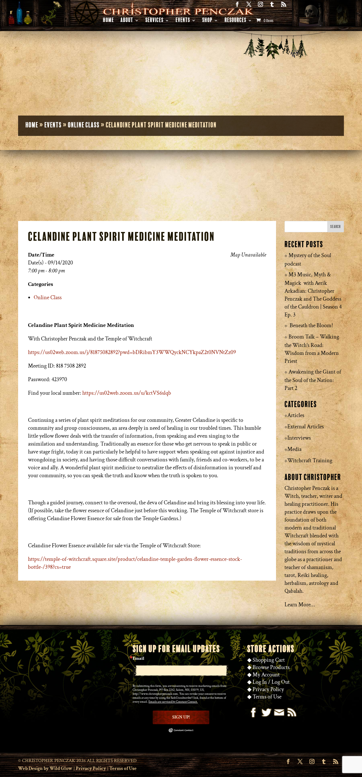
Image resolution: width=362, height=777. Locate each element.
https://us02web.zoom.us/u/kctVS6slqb (126, 393)
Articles (295, 415)
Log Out (281, 682)
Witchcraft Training (309, 460)
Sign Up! (181, 717)
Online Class (84, 125)
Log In (260, 682)
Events (183, 21)
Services (154, 21)
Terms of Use (267, 696)
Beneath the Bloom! (311, 325)
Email (138, 658)
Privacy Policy (268, 689)
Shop (207, 21)
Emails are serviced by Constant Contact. (173, 702)
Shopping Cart (269, 660)
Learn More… (300, 604)
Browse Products (271, 667)
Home (108, 21)
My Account (266, 674)
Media (294, 449)
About (126, 21)
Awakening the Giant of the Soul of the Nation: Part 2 (313, 380)
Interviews (299, 438)
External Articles (305, 426)
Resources (235, 21)
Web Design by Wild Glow (45, 768)
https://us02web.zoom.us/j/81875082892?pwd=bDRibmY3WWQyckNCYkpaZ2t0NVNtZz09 (132, 352)
